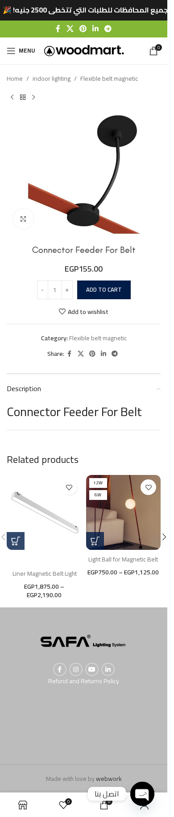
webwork (109, 778)
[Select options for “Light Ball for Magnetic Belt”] (95, 541)
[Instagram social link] (76, 669)
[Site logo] (84, 50)
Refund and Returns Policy (83, 681)
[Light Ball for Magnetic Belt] (123, 512)
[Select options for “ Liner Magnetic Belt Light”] (16, 541)
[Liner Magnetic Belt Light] (44, 512)
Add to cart (104, 289)
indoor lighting (51, 78)
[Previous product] (12, 97)
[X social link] (69, 28)
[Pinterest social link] (82, 28)
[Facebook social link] (58, 28)
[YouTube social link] (92, 669)
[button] (164, 537)
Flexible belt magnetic (109, 78)
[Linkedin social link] (96, 28)
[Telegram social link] (108, 28)
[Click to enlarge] (23, 219)
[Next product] (33, 97)
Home (15, 78)
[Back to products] (22, 97)
